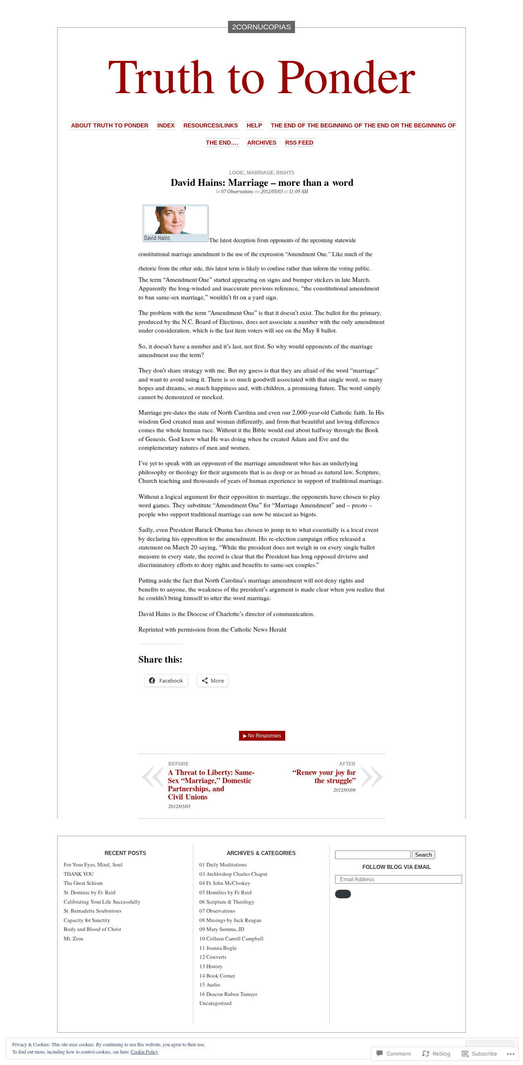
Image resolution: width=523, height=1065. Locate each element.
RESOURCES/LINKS (210, 125)
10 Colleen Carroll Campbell (231, 938)
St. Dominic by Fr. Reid (90, 892)
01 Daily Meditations (223, 864)
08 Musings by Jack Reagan (230, 920)
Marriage (260, 173)
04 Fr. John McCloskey (224, 882)
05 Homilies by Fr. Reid (225, 892)
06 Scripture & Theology (227, 901)
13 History (211, 966)
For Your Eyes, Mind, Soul (93, 864)
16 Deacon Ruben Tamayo (228, 994)
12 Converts (212, 956)
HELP (254, 125)
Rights (285, 173)
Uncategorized (215, 1003)
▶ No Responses (262, 736)
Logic (236, 173)
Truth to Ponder (261, 74)
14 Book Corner (217, 975)
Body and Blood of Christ (92, 929)
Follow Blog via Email (396, 867)
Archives (261, 142)
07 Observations (237, 191)
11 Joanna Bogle (218, 947)
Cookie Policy (144, 1051)
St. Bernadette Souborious (92, 910)
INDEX (165, 125)
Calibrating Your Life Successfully (102, 901)
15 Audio (209, 984)
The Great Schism (83, 882)
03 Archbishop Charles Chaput (233, 873)
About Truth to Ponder (109, 125)
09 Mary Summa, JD (221, 929)
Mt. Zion (73, 938)
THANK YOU (79, 873)
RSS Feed (299, 142)
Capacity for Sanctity (87, 920)
